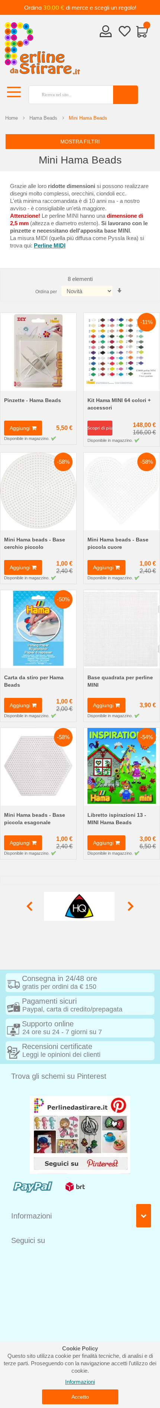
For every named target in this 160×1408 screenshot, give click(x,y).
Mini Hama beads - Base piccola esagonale (34, 818)
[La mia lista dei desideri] (125, 32)
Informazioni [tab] (31, 1216)
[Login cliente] (106, 33)
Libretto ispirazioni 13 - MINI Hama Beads (116, 818)
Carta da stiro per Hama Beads (34, 681)
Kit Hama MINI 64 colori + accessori (119, 404)
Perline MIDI (49, 245)
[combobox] (68, 95)
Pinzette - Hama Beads (32, 400)
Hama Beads (43, 118)
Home (11, 118)
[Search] (125, 94)
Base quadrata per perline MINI (120, 681)
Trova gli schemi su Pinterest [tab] (58, 1076)
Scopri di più (99, 428)
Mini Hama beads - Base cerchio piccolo (34, 543)
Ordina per (46, 291)
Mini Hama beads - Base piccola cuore (117, 543)
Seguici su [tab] (28, 1240)
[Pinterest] (80, 1134)
